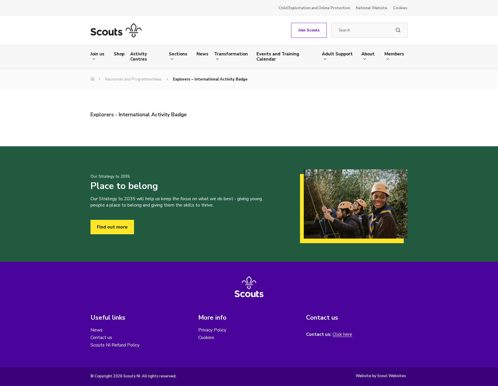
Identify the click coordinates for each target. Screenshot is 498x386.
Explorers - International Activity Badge (138, 114)
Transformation (231, 54)
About (368, 54)
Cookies (400, 8)
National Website (371, 8)
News (202, 54)
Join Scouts (309, 30)
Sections (178, 54)
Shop (119, 54)
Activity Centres (138, 56)
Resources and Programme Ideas (133, 79)
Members (394, 54)
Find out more (112, 227)
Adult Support (337, 54)
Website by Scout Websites (381, 375)
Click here (342, 334)
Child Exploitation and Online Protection (314, 8)
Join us (97, 54)
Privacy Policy (212, 330)
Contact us (101, 337)
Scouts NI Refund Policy (114, 345)
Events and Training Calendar (277, 56)
